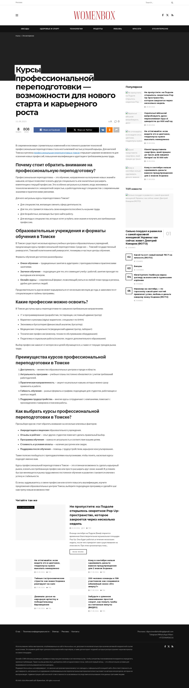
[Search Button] (172, 2)
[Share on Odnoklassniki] (110, 130)
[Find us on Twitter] (167, 15)
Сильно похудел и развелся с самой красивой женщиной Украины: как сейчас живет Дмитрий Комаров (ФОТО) (144, 237)
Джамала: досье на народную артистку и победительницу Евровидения (46, 600)
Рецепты (98, 29)
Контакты (75, 631)
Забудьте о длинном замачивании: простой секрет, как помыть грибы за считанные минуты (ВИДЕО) (102, 602)
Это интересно (160, 29)
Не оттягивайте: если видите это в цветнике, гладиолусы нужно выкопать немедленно (47, 564)
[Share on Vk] (103, 130)
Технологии (76, 29)
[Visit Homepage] (94, 15)
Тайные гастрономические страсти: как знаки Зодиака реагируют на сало (49, 581)
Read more (80, 552)
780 (89, 528)
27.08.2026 (94, 572)
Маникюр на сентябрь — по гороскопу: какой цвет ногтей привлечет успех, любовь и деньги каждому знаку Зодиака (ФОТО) (152, 293)
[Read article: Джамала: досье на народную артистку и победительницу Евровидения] (24, 601)
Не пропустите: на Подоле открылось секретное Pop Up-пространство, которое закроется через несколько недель (94, 515)
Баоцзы (138, 266)
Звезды (25, 29)
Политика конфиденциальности (36, 631)
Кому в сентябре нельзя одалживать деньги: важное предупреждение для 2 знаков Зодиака (102, 564)
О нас (18, 631)
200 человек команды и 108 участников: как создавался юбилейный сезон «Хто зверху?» (103, 582)
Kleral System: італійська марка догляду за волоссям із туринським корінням (153, 277)
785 (49, 572)
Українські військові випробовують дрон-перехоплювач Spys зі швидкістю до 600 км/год (158, 117)
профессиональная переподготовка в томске (57, 152)
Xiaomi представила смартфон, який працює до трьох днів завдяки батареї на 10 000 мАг (157, 153)
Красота (137, 29)
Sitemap (55, 631)
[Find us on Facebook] (162, 15)
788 (103, 572)
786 (49, 587)
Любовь (117, 29)
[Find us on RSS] (172, 15)
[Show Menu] (17, 15)
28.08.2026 (75, 528)
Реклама (19, 2)
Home (18, 36)
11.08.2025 (21, 121)
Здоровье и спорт (49, 29)
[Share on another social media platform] (116, 130)
